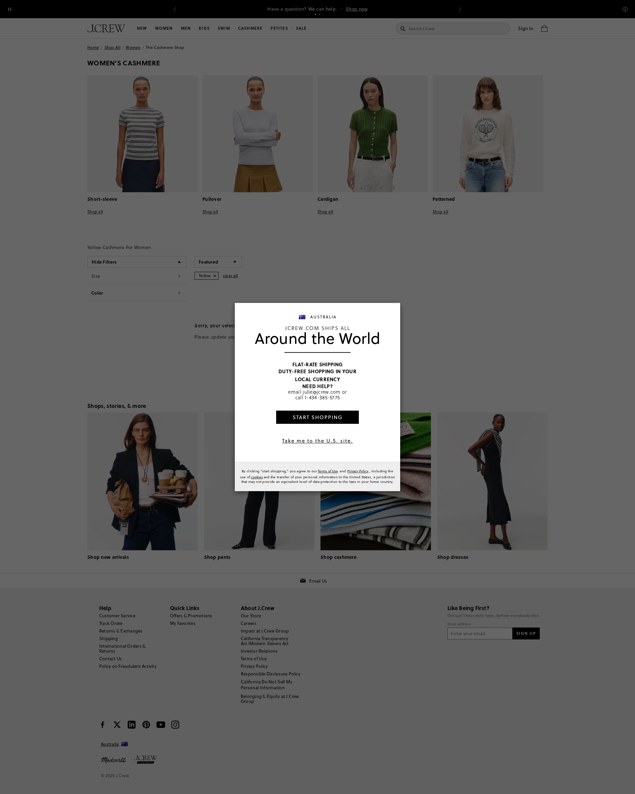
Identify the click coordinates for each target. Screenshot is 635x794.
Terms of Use (328, 471)
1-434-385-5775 (322, 397)
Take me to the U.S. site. (317, 440)
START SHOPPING (318, 417)
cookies (257, 477)
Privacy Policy (357, 471)
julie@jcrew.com (322, 391)
